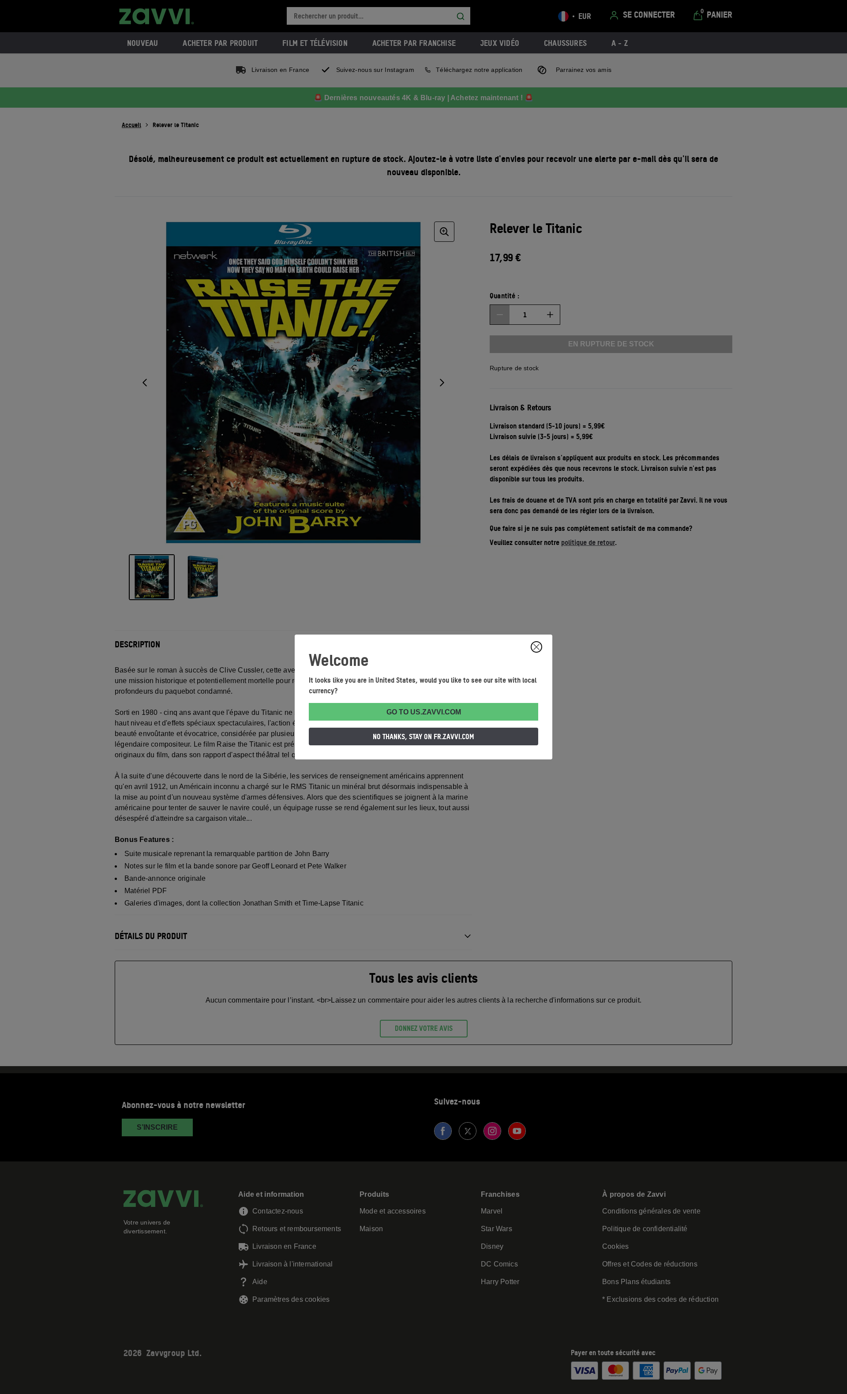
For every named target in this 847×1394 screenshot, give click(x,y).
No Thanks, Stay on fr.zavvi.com (423, 736)
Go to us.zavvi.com (423, 712)
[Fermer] (536, 647)
